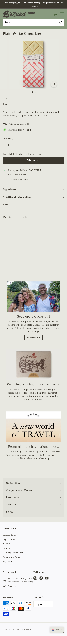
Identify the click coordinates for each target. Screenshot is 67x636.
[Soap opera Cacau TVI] (33, 296)
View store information (18, 179)
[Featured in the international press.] (33, 426)
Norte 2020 (8, 544)
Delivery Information (13, 552)
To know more (33, 337)
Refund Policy (10, 548)
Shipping (19, 154)
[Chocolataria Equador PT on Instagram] (35, 578)
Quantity (8, 138)
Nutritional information (17, 197)
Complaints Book (11, 557)
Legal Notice (9, 539)
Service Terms (9, 535)
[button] (57, 630)
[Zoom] (54, 84)
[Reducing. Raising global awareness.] (33, 364)
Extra (6, 204)
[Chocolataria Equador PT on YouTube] (47, 578)
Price (6, 98)
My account (8, 561)
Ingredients (9, 189)
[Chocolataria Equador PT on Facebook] (41, 578)
